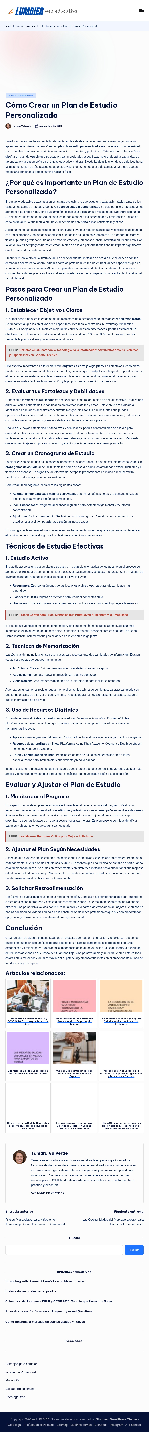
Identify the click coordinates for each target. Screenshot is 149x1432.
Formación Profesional (20, 1372)
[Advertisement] (74, 58)
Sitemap (62, 1425)
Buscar (74, 1238)
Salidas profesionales (20, 95)
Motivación (12, 1380)
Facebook (135, 1425)
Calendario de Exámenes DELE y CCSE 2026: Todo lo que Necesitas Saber (58, 1301)
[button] (47, 1193)
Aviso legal (14, 1425)
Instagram (116, 1425)
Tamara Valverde (49, 1153)
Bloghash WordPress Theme (116, 1419)
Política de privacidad (39, 1425)
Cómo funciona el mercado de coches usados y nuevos (45, 1321)
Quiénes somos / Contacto (89, 1425)
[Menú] (141, 10)
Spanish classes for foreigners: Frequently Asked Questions (48, 1311)
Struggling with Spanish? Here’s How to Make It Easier (44, 1281)
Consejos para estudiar (21, 1364)
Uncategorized (15, 1397)
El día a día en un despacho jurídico (31, 1291)
